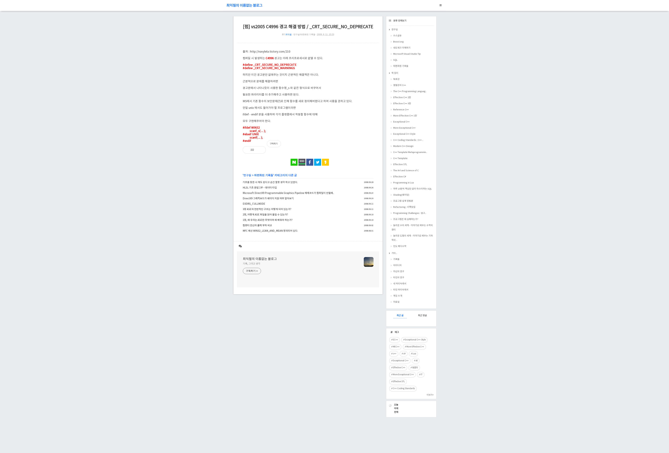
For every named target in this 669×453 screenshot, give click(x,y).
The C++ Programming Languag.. (409, 91)
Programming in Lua (403, 183)
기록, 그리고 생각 (251, 263)
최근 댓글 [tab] (422, 315)
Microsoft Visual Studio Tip (407, 54)
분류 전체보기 (399, 20)
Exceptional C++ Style (404, 134)
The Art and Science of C (406, 170)
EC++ (395, 340)
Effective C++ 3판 (402, 103)
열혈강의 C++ (399, 85)
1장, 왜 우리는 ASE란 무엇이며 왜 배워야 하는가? (268, 220)
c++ (394, 354)
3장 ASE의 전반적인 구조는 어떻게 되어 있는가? (267, 209)
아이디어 (397, 265)
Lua (414, 354)
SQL (395, 60)
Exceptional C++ (401, 122)
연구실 (247, 175)
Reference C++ (401, 109)
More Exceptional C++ (404, 128)
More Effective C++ (415, 347)
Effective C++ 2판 (402, 97)
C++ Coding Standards (404, 388)
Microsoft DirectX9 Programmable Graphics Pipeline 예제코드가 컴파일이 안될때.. (288, 193)
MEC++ (396, 347)
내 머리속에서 (399, 283)
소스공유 (397, 35)
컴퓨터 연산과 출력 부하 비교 (257, 225)
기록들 (396, 259)
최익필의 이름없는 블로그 (244, 6)
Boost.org (398, 42)
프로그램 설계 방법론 (403, 201)
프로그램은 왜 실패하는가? (405, 219)
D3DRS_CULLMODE (254, 204)
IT (421, 374)
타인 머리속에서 (400, 290)
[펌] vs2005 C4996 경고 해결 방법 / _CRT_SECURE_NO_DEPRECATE (308, 26)
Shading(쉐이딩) (401, 195)
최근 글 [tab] (400, 315)
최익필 (288, 34)
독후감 (396, 79)
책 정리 (394, 73)
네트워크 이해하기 (401, 48)
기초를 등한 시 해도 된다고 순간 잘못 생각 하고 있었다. (270, 182)
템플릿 (415, 368)
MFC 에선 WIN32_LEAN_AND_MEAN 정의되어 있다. (270, 231)
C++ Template (400, 158)
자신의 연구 (398, 271)
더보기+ (430, 395)
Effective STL (400, 164)
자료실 (396, 302)
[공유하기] (260, 149)
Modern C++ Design (403, 146)
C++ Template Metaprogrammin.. (410, 152)
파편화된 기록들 (263, 175)
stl (417, 361)
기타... (394, 253)
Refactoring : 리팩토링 (404, 207)
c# (404, 354)
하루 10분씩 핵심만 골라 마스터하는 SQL (412, 189)
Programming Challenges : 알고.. (409, 213)
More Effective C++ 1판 (405, 116)
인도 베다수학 (399, 246)
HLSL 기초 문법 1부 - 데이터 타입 (260, 187)
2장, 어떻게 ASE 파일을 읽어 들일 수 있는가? (265, 214)
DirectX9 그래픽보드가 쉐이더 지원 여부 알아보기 (268, 198)
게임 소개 (397, 296)
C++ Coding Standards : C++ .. (408, 140)
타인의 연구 (398, 277)
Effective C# (399, 176)
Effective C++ (399, 368)
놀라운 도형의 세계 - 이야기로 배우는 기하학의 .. (412, 238)
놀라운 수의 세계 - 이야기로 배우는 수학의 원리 (412, 227)
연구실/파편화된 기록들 (304, 34)
